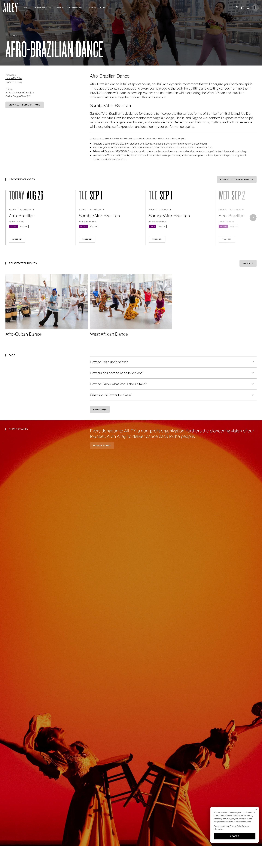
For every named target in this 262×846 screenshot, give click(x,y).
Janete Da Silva (13, 78)
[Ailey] (11, 7)
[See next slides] (253, 217)
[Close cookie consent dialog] (256, 809)
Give (102, 7)
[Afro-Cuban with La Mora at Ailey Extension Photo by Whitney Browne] (46, 301)
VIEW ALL (248, 263)
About (26, 7)
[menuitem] (26, 8)
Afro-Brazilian (22, 215)
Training (60, 7)
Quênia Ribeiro (13, 82)
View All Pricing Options (24, 105)
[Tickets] (248, 7)
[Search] (236, 7)
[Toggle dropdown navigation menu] (107, 8)
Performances (42, 7)
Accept (234, 836)
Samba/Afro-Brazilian (99, 215)
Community (75, 7)
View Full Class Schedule (236, 179)
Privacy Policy (236, 826)
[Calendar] (242, 7)
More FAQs (100, 409)
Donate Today (102, 445)
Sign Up (17, 239)
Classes (91, 7)
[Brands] (255, 7)
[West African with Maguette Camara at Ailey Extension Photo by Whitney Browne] (131, 301)
